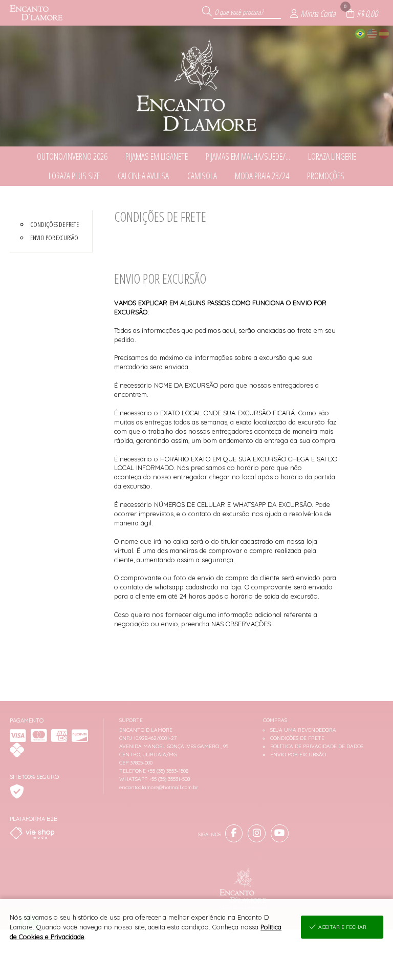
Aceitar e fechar (342, 927)
